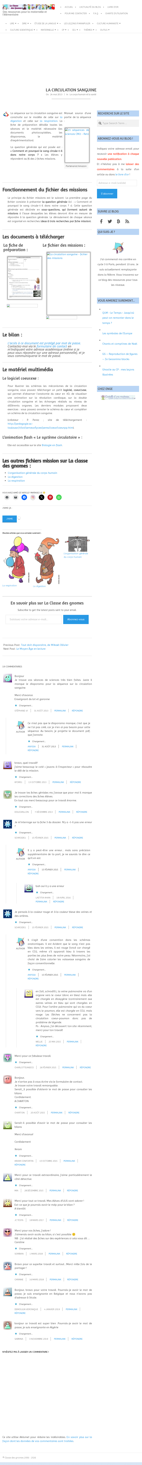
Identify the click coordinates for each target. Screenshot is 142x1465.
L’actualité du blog (90, 7)
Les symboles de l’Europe (117, 333)
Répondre (77, 710)
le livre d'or (122, 174)
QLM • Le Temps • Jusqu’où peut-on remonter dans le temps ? (118, 318)
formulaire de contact (52, 346)
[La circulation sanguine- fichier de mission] (61, 317)
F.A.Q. (96, 13)
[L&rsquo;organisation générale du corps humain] (77, 544)
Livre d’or (113, 7)
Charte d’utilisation (116, 13)
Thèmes (88, 29)
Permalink (60, 710)
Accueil (69, 7)
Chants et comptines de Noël (119, 343)
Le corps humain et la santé (83, 94)
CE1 (74, 29)
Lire (12, 23)
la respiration (48, 121)
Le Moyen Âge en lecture (31, 648)
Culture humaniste (107, 23)
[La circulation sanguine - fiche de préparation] (22, 305)
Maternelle (47, 29)
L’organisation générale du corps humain (32, 472)
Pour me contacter (76, 13)
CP (63, 29)
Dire (24, 23)
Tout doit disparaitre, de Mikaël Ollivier (44, 645)
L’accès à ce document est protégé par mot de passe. (44, 343)
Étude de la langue (45, 23)
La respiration (16, 480)
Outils (103, 29)
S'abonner (107, 193)
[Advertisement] (71, 59)
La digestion (15, 476)
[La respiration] (16, 560)
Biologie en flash (52, 445)
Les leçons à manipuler (77, 23)
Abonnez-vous (76, 619)
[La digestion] (46, 560)
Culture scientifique (21, 29)
